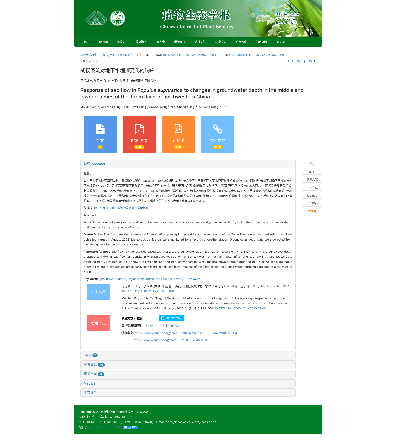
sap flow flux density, (170, 279)
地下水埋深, (102, 208)
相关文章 (93, 374)
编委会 (121, 41)
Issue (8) (129, 55)
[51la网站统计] (130, 427)
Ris (162, 325)
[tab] (188, 164)
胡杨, (113, 208)
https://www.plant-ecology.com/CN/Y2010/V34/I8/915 (171, 340)
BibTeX (173, 325)
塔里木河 (142, 208)
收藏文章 (127, 318)
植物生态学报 (89, 55)
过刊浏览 (200, 41)
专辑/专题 (220, 41)
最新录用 (180, 41)
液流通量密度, (126, 208)
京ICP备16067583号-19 (105, 427)
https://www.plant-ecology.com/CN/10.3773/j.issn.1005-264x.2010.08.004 (186, 333)
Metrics (89, 383)
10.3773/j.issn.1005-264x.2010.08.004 (189, 55)
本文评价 (90, 392)
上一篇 (295, 61)
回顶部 (312, 211)
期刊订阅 (262, 41)
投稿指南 (141, 41)
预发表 (160, 41)
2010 (104, 55)
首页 (85, 41)
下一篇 (308, 61)
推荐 (140, 318)
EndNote (150, 325)
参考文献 (93, 364)
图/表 (90, 355)
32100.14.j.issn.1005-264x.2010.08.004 (258, 55)
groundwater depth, (114, 279)
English (281, 41)
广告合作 (241, 41)
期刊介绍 (102, 41)
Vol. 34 (114, 55)
